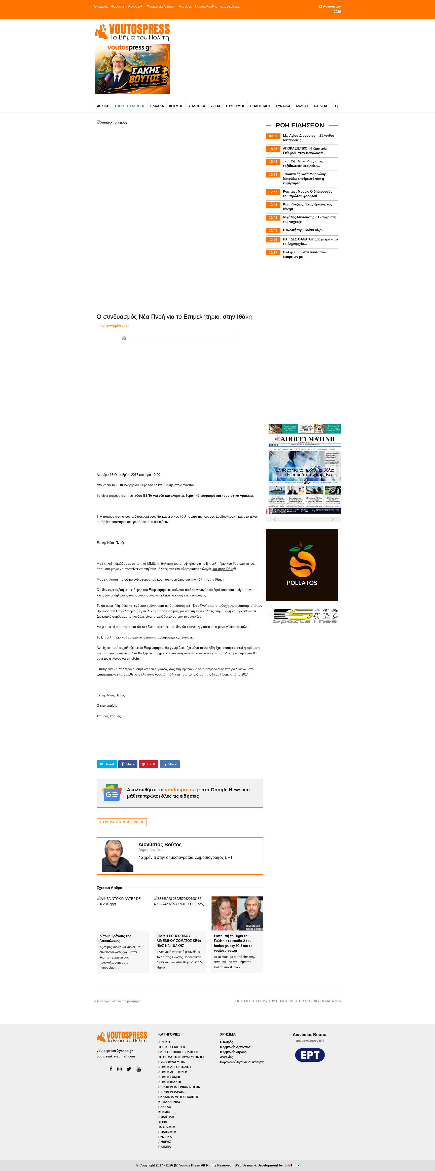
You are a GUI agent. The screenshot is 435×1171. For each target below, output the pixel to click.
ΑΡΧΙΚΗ (164, 1042)
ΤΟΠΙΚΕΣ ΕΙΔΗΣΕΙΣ (172, 1047)
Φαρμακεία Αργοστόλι (127, 6)
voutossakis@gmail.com (116, 1056)
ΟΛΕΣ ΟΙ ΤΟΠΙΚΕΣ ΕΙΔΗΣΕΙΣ (178, 1052)
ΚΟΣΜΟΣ (164, 1112)
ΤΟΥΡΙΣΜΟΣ (166, 1127)
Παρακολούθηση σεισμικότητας (217, 6)
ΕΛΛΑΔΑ (164, 1107)
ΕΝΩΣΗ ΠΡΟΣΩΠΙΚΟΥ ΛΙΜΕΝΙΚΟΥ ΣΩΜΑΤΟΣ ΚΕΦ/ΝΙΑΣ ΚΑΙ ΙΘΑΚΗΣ (179, 941)
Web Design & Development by (267, 1165)
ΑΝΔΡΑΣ (164, 1142)
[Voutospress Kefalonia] (132, 32)
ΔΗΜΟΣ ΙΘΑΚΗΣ (170, 1082)
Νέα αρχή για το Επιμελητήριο (119, 1001)
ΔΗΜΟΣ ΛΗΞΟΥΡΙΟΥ (173, 1072)
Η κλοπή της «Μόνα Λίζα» (303, 230)
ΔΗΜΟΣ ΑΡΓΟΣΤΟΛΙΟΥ (174, 1067)
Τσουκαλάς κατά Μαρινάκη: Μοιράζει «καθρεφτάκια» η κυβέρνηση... (304, 178)
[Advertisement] (262, 59)
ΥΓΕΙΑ (162, 1122)
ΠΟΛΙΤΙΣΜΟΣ (167, 1132)
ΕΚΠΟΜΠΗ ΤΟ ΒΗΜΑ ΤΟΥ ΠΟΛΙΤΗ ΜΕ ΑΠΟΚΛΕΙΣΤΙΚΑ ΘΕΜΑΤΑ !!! (286, 1001)
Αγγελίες (185, 6)
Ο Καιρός (101, 6)
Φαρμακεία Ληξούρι (161, 6)
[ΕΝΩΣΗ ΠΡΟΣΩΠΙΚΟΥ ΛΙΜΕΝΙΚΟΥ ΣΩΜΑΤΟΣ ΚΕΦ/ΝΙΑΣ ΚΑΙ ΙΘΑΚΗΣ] (180, 913)
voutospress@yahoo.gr (115, 1051)
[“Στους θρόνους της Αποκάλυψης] (123, 913)
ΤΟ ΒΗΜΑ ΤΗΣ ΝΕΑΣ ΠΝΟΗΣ (121, 822)
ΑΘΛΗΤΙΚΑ (166, 1117)
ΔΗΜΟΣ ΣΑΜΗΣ (169, 1077)
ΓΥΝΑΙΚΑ (165, 1137)
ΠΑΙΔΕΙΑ (164, 1147)
